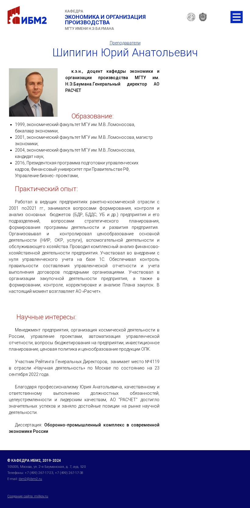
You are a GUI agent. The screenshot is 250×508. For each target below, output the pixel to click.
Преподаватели (125, 42)
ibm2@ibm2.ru (30, 479)
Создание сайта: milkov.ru (27, 496)
